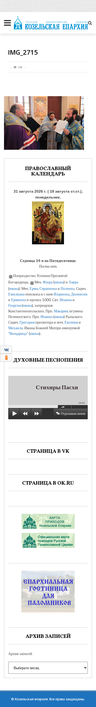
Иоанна (66, 299)
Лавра (73, 282)
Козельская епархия (31, 699)
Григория (26, 322)
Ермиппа (18, 299)
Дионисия (79, 294)
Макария (61, 311)
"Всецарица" (18, 333)
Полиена (67, 288)
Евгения (71, 322)
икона (59, 282)
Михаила (15, 328)
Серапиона (48, 288)
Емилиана (16, 294)
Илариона (61, 294)
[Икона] (48, 221)
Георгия (14, 305)
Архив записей (20, 653)
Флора (48, 282)
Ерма (34, 288)
